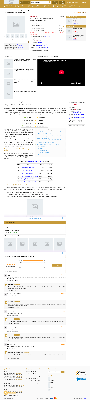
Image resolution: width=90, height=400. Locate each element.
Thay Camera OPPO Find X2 (28, 181)
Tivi (39, 6)
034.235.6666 (12, 377)
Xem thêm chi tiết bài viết (35, 218)
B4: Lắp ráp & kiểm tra (43, 152)
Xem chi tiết (47, 36)
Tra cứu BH (82, 2)
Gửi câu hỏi (56, 265)
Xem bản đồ (18, 373)
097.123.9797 (19, 392)
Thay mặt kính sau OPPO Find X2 (29, 176)
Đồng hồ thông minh (60, 6)
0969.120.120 (12, 374)
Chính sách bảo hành (32, 371)
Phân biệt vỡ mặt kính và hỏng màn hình (48, 133)
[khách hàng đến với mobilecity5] (59, 244)
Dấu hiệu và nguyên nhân (43, 138)
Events (74, 2)
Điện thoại (9, 6)
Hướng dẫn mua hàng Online (34, 380)
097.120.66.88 (14, 395)
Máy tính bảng (20, 6)
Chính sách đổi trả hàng (32, 373)
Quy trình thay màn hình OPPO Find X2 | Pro (48, 144)
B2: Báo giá (40, 148)
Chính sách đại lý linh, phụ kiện (34, 383)
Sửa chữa (83, 6)
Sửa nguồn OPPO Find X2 (27, 179)
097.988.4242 (12, 380)
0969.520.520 (12, 386)
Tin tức (68, 2)
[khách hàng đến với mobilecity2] (22, 244)
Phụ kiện (47, 6)
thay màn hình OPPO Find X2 (32, 114)
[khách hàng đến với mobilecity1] (10, 244)
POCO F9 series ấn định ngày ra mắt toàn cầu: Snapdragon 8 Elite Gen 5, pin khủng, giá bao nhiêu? (25, 81)
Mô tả (7, 102)
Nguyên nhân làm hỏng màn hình (46, 142)
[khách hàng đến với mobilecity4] (47, 244)
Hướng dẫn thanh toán (32, 378)
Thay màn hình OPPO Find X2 (28, 167)
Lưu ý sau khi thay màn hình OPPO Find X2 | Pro (50, 136)
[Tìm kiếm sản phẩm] (50, 2)
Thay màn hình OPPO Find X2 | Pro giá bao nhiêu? (49, 132)
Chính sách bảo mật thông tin (34, 376)
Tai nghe (73, 6)
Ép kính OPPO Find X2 (27, 170)
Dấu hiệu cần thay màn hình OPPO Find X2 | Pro (50, 140)
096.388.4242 (19, 380)
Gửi (62, 371)
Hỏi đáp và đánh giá (18, 102)
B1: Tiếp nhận (41, 146)
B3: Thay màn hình (42, 150)
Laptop (31, 6)
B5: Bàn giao (41, 154)
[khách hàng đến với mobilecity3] (35, 244)
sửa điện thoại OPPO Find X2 (34, 161)
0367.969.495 (19, 374)
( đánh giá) (83, 12)
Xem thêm (34, 253)
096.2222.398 (19, 377)
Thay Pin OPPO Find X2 (27, 173)
